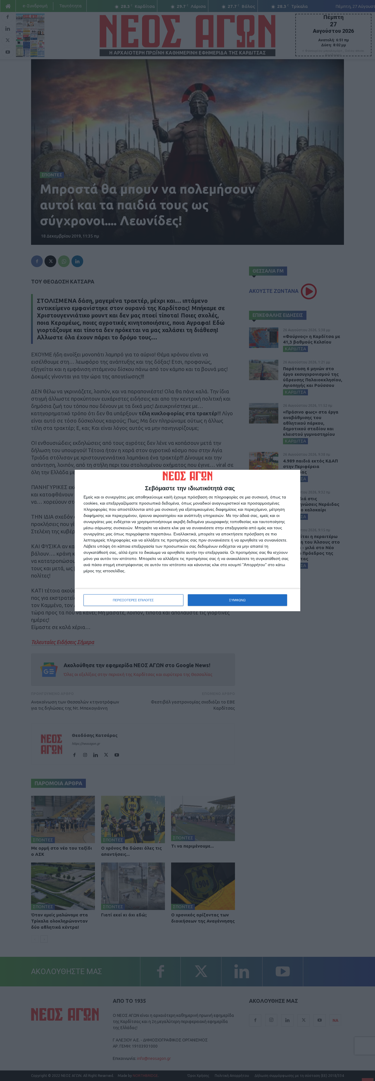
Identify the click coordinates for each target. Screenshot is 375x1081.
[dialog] (187, 541)
